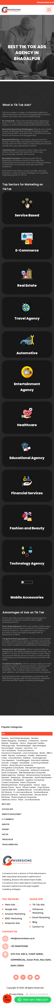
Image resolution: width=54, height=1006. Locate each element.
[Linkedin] (30, 977)
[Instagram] (23, 977)
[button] (32, 1000)
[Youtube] (37, 977)
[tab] (27, 734)
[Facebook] (16, 977)
